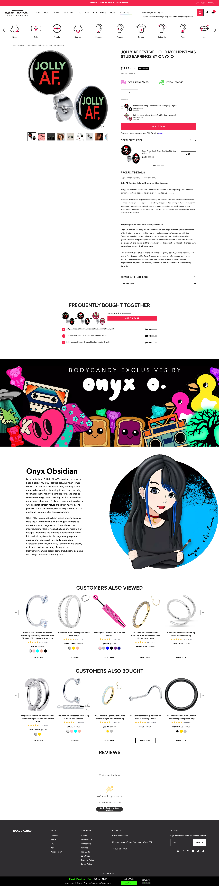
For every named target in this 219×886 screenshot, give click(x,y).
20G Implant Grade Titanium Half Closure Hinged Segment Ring (181, 717)
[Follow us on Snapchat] (203, 851)
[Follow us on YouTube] (193, 851)
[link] (30, 651)
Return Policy (86, 864)
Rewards (84, 848)
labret (175, 17)
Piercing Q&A (56, 852)
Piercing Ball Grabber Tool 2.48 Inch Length (109, 634)
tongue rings (183, 17)
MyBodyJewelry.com (109, 873)
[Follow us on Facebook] (172, 851)
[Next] (215, 30)
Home (15, 45)
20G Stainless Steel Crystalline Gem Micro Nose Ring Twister (145, 717)
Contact (54, 835)
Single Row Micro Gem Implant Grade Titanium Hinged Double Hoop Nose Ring (37, 719)
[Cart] (212, 12)
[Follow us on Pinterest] (188, 851)
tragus (190, 17)
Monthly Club (86, 840)
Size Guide (85, 852)
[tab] (154, 165)
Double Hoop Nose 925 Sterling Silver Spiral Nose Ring (181, 634)
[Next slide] (193, 140)
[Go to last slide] (188, 140)
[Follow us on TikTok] (198, 851)
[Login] (207, 12)
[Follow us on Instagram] (183, 851)
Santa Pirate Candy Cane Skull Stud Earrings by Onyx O (159, 152)
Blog (52, 848)
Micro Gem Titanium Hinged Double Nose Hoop (73, 634)
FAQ (52, 844)
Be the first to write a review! (110, 809)
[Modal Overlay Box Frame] (109, 881)
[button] (16, 612)
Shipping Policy (87, 860)
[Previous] (4, 30)
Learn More (136, 110)
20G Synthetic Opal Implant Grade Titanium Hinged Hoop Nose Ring (109, 717)
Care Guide (85, 856)
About (53, 840)
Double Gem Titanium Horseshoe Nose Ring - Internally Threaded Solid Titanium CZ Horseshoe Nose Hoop (37, 635)
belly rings (168, 17)
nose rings (160, 17)
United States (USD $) (205, 3)
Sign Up (199, 842)
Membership (86, 844)
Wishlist (84, 835)
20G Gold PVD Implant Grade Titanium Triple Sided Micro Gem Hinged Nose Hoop (145, 635)
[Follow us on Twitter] (177, 851)
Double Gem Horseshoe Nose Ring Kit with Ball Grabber (73, 717)
